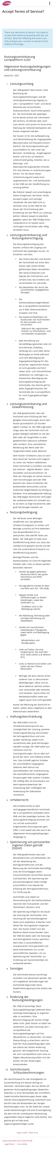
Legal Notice (9, 1144)
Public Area (33, 1132)
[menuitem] (50, 3)
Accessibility (22, 1144)
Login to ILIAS (22, 1132)
